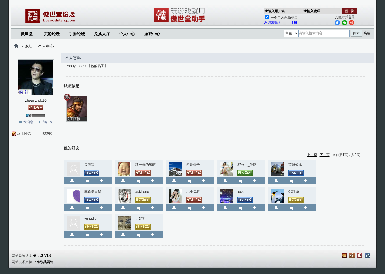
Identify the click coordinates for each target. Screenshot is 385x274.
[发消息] (87, 180)
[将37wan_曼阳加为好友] (256, 180)
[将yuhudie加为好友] (103, 234)
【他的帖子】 (97, 66)
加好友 (48, 122)
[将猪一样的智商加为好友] (154, 180)
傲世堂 (27, 33)
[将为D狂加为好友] (154, 234)
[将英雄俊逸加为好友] (307, 180)
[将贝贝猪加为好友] (103, 180)
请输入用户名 (275, 11)
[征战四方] (367, 255)
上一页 (312, 155)
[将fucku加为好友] (256, 207)
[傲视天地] (359, 255)
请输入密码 (312, 11)
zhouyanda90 (36, 101)
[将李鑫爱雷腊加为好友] (103, 207)
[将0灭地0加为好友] (307, 207)
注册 (293, 23)
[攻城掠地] (352, 255)
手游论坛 (77, 33)
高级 (367, 33)
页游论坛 (52, 33)
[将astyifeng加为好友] (154, 207)
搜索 (356, 33)
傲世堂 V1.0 (42, 256)
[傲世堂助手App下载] (180, 22)
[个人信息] (71, 180)
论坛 (28, 46)
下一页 (325, 155)
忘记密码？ (272, 23)
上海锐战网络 (43, 262)
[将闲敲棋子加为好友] (205, 180)
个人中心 (46, 46)
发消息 (28, 122)
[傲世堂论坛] (16, 46)
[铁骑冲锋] (344, 255)
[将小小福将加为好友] (205, 207)
